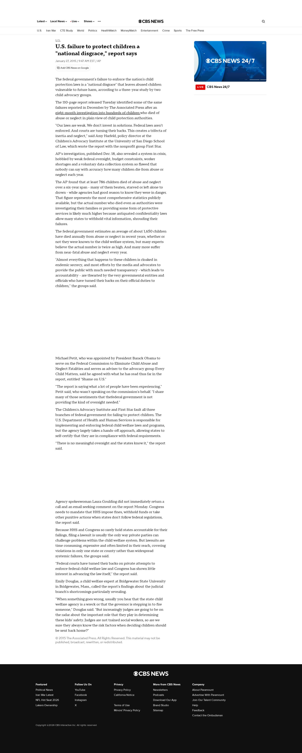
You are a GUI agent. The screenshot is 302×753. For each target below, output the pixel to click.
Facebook (81, 695)
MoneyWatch (129, 30)
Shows (88, 21)
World (80, 30)
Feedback (198, 710)
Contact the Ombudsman (207, 715)
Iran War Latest (44, 695)
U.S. (39, 30)
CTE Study (66, 30)
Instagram (81, 700)
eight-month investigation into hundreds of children (97, 113)
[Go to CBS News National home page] (151, 21)
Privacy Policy (122, 690)
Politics (92, 30)
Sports (178, 30)
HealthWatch (109, 30)
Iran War (51, 30)
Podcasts (158, 695)
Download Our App (165, 700)
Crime (166, 30)
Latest (41, 21)
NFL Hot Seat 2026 (47, 700)
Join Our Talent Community (209, 700)
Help (195, 705)
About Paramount (203, 690)
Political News (44, 690)
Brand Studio (161, 705)
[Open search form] (263, 21)
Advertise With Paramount (208, 695)
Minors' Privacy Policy (127, 710)
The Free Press (195, 30)
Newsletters (160, 690)
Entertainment (149, 30)
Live (75, 21)
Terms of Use (122, 705)
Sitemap (158, 710)
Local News (58, 21)
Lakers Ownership (46, 705)
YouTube (80, 690)
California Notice (124, 695)
